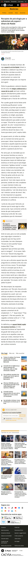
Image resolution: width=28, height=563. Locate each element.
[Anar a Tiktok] (13, 508)
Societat (11, 12)
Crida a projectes (19, 535)
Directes (24, 5)
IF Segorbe (7, 1)
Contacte (3, 527)
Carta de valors (5, 538)
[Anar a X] (6, 508)
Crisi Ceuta (20, 1)
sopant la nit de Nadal (11, 67)
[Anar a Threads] (23, 508)
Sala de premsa (5, 530)
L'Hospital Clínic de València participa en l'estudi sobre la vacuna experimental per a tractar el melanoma (20, 478)
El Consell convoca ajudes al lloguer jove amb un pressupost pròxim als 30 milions (20, 461)
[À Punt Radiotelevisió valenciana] (9, 550)
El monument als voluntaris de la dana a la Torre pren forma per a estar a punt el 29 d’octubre (21, 494)
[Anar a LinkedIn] (12, 511)
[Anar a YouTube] (16, 508)
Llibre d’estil (18, 538)
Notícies (14, 9)
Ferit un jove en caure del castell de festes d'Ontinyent (6, 477)
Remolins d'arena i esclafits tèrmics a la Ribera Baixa (6, 493)
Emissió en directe (5, 533)
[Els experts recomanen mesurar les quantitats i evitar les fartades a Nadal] (22, 226)
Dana (16, 12)
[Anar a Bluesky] (19, 508)
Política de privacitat (6, 545)
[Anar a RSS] (16, 511)
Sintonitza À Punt (19, 530)
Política (4, 12)
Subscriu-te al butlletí (6, 535)
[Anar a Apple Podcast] (9, 511)
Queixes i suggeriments (20, 533)
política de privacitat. (11, 420)
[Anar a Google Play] (6, 517)
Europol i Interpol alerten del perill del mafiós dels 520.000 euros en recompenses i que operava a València (7, 446)
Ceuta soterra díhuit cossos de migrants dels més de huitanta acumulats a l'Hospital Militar (21, 446)
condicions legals (16, 418)
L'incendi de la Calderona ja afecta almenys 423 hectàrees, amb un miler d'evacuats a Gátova (7, 462)
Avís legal (17, 541)
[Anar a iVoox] (6, 511)
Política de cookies (19, 545)
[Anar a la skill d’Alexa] (3, 522)
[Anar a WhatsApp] (2, 511)
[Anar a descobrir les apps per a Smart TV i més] (14, 522)
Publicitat (17, 527)
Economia (22, 12)
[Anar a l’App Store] (18, 517)
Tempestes (13, 1)
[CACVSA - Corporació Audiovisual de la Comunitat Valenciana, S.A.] (12, 554)
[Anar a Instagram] (9, 508)
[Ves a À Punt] (8, 5)
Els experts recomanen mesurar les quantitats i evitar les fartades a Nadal (10, 226)
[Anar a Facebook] (2, 508)
